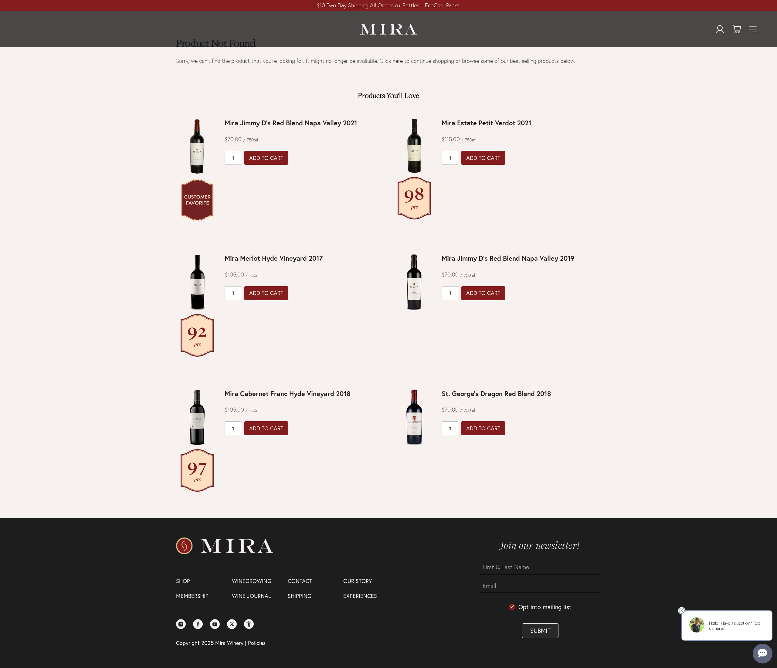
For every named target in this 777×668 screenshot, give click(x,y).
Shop (183, 581)
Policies (257, 642)
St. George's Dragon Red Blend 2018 (496, 393)
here (397, 60)
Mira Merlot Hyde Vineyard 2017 (274, 258)
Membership (192, 595)
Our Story (357, 581)
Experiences (360, 595)
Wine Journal (251, 595)
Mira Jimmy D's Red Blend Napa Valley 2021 (291, 122)
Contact (300, 581)
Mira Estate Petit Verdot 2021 (486, 122)
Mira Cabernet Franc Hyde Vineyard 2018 (288, 393)
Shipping (299, 595)
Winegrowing (251, 581)
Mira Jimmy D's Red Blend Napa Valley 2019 (508, 258)
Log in (720, 29)
